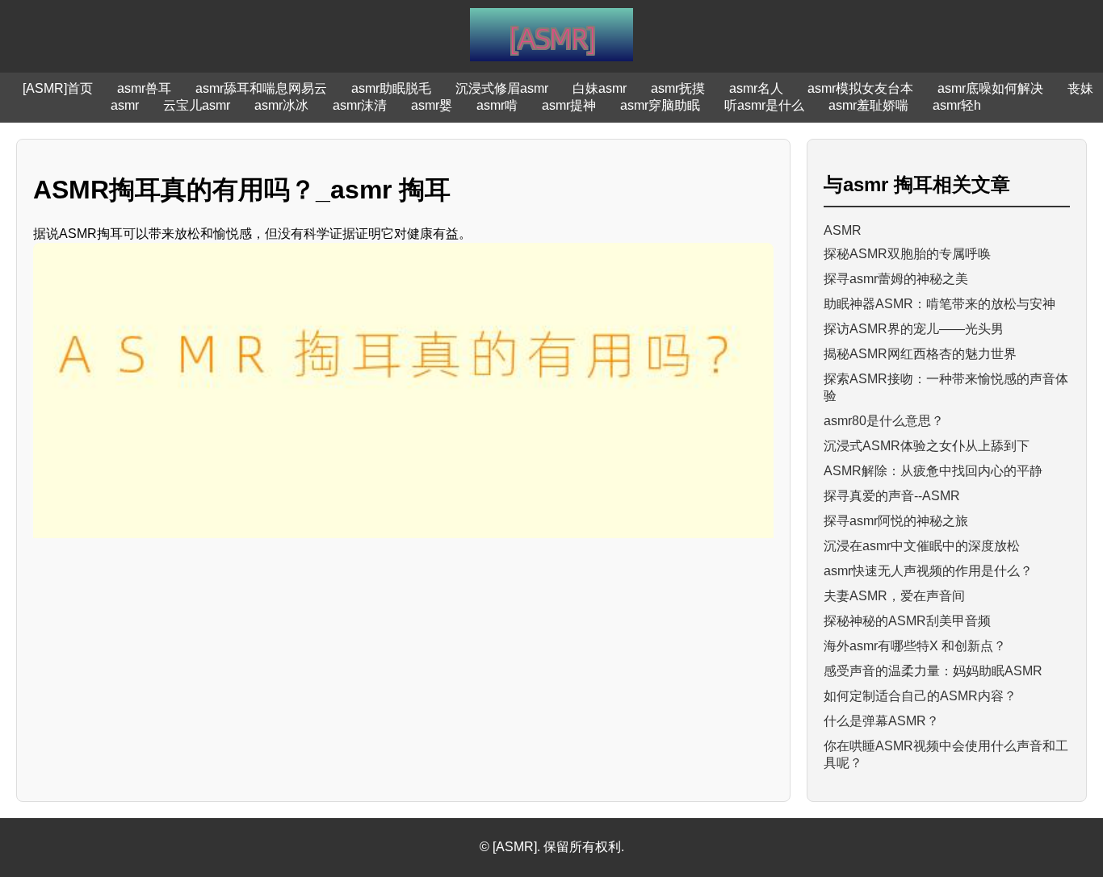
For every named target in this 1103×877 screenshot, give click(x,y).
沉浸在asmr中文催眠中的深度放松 (922, 546)
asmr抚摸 (678, 88)
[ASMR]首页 (58, 88)
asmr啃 (497, 105)
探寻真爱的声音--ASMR (892, 496)
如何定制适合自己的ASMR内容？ (920, 696)
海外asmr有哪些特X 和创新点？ (915, 646)
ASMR (843, 230)
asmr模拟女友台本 (860, 88)
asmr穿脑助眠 (660, 105)
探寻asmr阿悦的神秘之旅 (896, 521)
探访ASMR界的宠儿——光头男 (914, 329)
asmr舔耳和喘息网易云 (261, 88)
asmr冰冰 (281, 105)
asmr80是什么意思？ (884, 421)
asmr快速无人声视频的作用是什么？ (928, 571)
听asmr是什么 (764, 105)
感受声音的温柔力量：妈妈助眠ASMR (933, 671)
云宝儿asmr (196, 105)
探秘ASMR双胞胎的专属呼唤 (907, 254)
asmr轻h (957, 105)
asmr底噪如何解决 (990, 88)
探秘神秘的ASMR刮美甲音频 (907, 621)
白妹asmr (599, 88)
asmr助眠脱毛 (391, 88)
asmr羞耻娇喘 (868, 105)
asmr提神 (569, 105)
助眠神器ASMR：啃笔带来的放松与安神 (939, 304)
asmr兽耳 (144, 88)
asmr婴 (431, 105)
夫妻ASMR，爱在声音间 (894, 596)
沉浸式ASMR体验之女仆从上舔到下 (927, 446)
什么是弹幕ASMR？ (881, 721)
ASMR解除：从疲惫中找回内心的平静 (933, 471)
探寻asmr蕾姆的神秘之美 (896, 279)
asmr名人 (756, 88)
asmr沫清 (360, 105)
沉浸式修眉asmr (501, 88)
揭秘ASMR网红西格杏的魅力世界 (920, 354)
